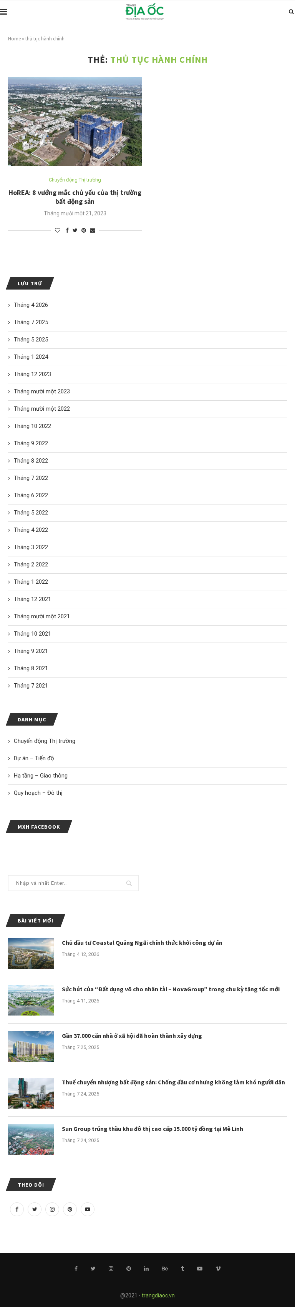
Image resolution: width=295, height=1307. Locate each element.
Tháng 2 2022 (31, 564)
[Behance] (165, 1268)
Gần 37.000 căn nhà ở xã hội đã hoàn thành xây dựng (132, 1035)
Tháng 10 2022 (32, 426)
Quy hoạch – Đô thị (38, 792)
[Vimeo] (218, 1268)
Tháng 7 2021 (31, 685)
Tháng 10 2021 (32, 633)
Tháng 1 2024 (31, 356)
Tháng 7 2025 (31, 322)
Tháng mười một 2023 (42, 391)
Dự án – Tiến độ (34, 758)
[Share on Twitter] (75, 230)
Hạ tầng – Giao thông (41, 775)
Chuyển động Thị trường (75, 180)
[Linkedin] (146, 1268)
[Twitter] (34, 1209)
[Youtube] (87, 1209)
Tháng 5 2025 (31, 339)
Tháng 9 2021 (31, 651)
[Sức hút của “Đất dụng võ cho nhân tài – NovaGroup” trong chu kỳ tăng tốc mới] (31, 1000)
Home (14, 38)
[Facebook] (17, 1209)
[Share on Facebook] (67, 230)
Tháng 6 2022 (31, 495)
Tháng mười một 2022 (42, 408)
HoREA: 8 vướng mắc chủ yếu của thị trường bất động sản (74, 197)
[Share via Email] (92, 230)
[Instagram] (52, 1209)
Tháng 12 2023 (32, 374)
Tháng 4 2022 (31, 529)
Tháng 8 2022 (31, 460)
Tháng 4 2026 (31, 304)
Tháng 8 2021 (31, 668)
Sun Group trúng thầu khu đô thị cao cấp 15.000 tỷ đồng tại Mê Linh (152, 1128)
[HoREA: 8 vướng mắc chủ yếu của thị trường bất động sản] (75, 121)
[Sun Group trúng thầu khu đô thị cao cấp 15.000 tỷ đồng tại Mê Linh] (31, 1139)
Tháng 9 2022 (31, 443)
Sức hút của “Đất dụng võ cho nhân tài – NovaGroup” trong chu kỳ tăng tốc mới (171, 989)
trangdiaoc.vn (158, 1295)
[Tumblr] (182, 1268)
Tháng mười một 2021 (42, 616)
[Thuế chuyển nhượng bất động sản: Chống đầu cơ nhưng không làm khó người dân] (31, 1093)
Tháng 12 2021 (32, 599)
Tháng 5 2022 (31, 512)
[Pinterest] (70, 1209)
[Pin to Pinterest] (83, 230)
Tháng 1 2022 (31, 581)
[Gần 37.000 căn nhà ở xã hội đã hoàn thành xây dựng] (31, 1046)
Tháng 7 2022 (31, 478)
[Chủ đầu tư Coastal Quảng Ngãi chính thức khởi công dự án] (31, 953)
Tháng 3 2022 (31, 547)
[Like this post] (57, 230)
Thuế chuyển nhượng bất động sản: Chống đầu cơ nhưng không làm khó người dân (173, 1082)
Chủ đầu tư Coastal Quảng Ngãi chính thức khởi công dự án (142, 942)
